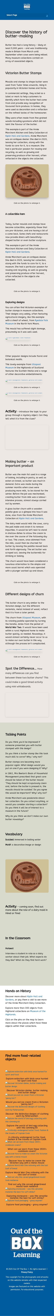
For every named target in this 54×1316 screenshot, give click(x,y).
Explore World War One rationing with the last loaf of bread (27, 1173)
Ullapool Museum (31, 617)
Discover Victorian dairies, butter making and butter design (27, 1091)
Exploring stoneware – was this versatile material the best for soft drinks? (27, 1197)
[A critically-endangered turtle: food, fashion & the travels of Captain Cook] (27, 1132)
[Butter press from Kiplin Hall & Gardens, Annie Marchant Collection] (27, 197)
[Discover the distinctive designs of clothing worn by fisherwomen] (27, 1108)
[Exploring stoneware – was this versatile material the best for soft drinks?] (27, 1190)
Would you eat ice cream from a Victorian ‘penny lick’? (27, 1103)
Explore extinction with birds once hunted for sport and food (27, 1079)
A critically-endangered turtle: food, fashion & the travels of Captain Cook (27, 1138)
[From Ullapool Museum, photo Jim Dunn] (24, 381)
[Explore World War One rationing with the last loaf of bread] (27, 1167)
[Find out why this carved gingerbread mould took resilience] (27, 1179)
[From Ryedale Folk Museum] (18, 339)
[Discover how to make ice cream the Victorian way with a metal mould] (27, 1155)
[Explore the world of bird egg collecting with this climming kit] (27, 1120)
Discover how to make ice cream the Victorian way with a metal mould (27, 1161)
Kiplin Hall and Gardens (17, 136)
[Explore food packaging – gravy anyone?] (27, 1200)
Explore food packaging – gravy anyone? (27, 1204)
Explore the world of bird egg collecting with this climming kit (27, 1126)
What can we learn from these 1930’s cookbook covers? (27, 1150)
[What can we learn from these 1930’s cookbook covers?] (27, 1143)
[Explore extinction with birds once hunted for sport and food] (27, 1073)
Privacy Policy (27, 1272)
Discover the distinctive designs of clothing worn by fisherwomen (27, 1115)
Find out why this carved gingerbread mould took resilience (27, 1185)
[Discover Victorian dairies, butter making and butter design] (27, 1085)
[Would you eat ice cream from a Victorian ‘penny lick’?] (27, 1097)
